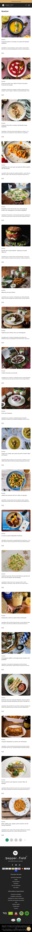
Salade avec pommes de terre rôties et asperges (14, 495)
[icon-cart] (29, 5)
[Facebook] (12, 865)
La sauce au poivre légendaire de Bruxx (11, 535)
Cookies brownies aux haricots (9, 373)
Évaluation (16, 883)
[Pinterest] (16, 865)
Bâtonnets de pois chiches (8, 292)
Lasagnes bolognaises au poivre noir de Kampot (14, 741)
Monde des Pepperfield (16, 877)
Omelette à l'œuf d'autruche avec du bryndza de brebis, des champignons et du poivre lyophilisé (14, 209)
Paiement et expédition (16, 894)
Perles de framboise (6, 413)
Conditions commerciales (16, 896)
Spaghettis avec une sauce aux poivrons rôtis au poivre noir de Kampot (15, 167)
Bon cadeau (16, 887)
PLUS (2, 53)
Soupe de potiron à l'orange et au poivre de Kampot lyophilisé (15, 42)
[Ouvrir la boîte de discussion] (29, 929)
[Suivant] (25, 840)
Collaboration (16, 906)
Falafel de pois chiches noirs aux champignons (13, 332)
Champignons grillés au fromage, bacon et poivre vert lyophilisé (15, 658)
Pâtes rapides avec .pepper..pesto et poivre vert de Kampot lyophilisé (14, 824)
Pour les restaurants (16, 885)
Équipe (16, 879)
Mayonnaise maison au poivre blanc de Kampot (13, 617)
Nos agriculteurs (16, 881)
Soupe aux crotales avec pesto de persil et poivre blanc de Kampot (15, 454)
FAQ (16, 902)
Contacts (16, 908)
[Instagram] (19, 865)
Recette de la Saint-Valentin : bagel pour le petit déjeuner (14, 251)
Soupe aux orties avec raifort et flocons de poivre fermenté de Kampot (14, 84)
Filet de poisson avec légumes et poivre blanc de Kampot (14, 782)
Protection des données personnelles (16, 900)
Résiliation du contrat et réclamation (16, 898)
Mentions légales (16, 904)
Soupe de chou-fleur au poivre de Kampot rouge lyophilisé (14, 125)
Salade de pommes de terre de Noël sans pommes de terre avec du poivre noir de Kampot (15, 576)
